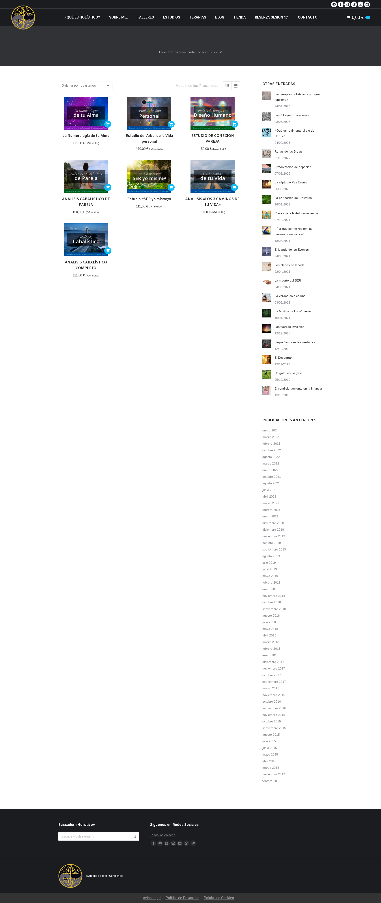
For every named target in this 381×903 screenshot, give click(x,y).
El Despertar (283, 357)
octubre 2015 (271, 721)
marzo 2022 (270, 463)
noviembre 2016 (273, 695)
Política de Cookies (219, 898)
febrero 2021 (271, 509)
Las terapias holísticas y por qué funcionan (297, 96)
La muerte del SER (288, 280)
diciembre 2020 (273, 523)
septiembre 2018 (274, 609)
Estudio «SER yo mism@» (149, 199)
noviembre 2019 (273, 536)
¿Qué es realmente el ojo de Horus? (294, 133)
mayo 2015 (270, 754)
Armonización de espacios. (293, 167)
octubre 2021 (271, 476)
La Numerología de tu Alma (85, 136)
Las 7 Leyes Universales (292, 115)
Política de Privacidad (182, 898)
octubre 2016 (271, 701)
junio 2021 (269, 490)
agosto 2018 (271, 615)
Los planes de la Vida (289, 265)
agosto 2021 (271, 483)
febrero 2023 (271, 443)
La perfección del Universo (293, 198)
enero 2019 (270, 589)
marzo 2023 (270, 437)
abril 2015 (269, 761)
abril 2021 (269, 496)
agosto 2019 (271, 556)
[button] (107, 124)
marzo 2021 (270, 503)
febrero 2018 (271, 648)
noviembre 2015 (273, 714)
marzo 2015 (270, 767)
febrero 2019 (271, 582)
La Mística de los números (293, 311)
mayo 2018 (270, 629)
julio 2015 (269, 741)
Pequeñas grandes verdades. (295, 342)
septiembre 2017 (274, 681)
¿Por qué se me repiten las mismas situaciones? (293, 231)
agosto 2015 (271, 734)
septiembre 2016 (274, 708)
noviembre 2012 (273, 774)
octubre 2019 (271, 543)
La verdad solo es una (290, 296)
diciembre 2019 (273, 529)
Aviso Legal (152, 898)
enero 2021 (270, 516)
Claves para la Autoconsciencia (296, 213)
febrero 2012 (271, 781)
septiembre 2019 (274, 549)
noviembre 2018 (273, 595)
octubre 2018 (271, 602)
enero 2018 (270, 655)
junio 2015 (269, 748)
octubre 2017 (271, 675)
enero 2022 (270, 470)
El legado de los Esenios (292, 249)
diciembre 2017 (273, 662)
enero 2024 (270, 430)
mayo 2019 (270, 576)
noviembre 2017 (273, 668)
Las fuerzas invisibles (289, 326)
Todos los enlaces (162, 835)
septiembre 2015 (274, 728)
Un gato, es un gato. (289, 373)
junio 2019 (269, 569)
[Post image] (266, 95)
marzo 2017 (270, 688)
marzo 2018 (270, 642)
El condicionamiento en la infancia (298, 388)
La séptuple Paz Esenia (291, 182)
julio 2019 (269, 562)
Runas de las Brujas (289, 151)
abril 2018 (269, 635)
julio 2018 (269, 622)
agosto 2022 (271, 457)
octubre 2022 (271, 450)
